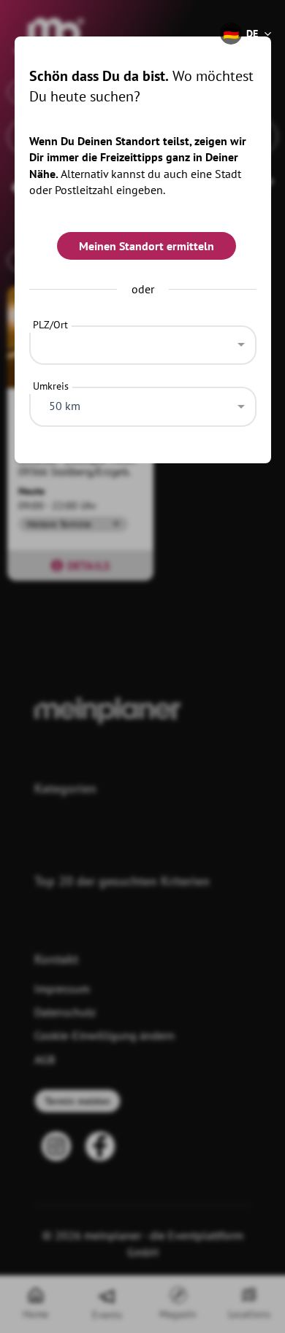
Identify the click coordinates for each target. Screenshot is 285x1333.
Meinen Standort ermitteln (146, 246)
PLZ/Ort (50, 324)
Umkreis (51, 386)
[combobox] (142, 341)
